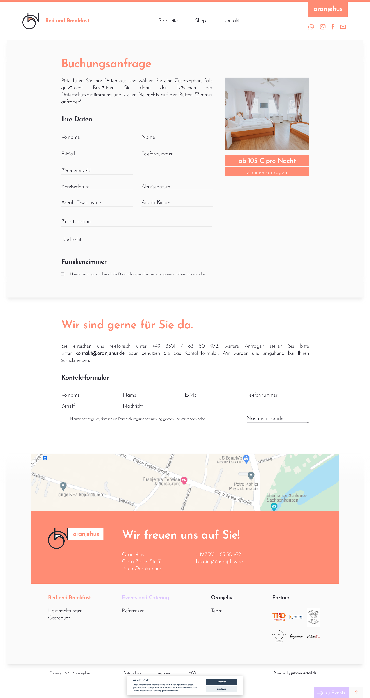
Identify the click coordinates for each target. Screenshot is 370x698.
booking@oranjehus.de (219, 561)
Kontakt (231, 21)
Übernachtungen (65, 611)
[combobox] (136, 222)
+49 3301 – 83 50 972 (218, 554)
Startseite (168, 21)
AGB (192, 673)
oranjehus (327, 9)
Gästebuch (59, 618)
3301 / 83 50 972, (192, 346)
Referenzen (133, 611)
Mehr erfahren (173, 690)
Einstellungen (221, 689)
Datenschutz (132, 673)
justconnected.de (303, 673)
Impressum (165, 673)
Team (216, 611)
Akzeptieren (221, 682)
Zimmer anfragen (267, 172)
